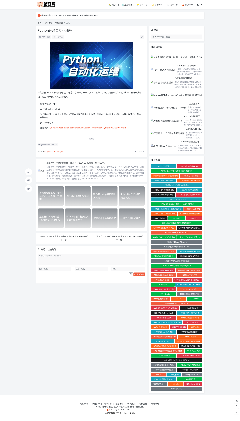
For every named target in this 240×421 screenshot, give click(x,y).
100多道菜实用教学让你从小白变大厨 (167, 322)
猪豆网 (122, 406)
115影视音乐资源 (193, 351)
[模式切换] (198, 4)
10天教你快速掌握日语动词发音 (164, 346)
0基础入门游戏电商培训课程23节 (176, 247)
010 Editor (194, 218)
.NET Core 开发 (163, 166)
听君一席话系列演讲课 (186, 65)
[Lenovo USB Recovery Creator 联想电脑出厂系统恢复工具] (181, 95)
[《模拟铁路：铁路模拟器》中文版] (168, 108)
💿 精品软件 (127, 4)
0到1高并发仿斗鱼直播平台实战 (176, 232)
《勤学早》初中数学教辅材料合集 (176, 185)
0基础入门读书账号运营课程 (163, 251)
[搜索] (202, 4)
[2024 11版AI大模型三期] (164, 146)
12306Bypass (173, 374)
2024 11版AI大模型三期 (188, 141)
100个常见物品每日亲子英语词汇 (165, 308)
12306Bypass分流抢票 (191, 374)
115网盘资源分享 (163, 355)
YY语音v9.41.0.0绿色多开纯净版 (200, 129)
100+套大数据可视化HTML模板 (188, 284)
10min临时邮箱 (190, 336)
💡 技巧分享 (142, 4)
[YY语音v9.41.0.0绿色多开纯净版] (168, 133)
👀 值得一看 (172, 4)
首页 (40, 22)
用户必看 (108, 403)
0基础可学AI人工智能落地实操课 (176, 261)
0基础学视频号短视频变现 (163, 270)
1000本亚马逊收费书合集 (189, 294)
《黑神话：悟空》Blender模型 (164, 213)
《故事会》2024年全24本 (176, 199)
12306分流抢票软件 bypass (163, 379)
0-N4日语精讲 (159, 218)
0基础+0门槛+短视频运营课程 (164, 237)
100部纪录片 (195, 327)
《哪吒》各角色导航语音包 (164, 190)
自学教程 (48, 22)
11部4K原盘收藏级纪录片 (163, 370)
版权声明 (84, 403)
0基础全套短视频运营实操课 (189, 251)
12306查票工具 (189, 379)
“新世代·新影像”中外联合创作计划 (165, 176)
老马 (74, 162)
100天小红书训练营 (160, 327)
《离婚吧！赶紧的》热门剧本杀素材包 (167, 209)
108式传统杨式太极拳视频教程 (164, 336)
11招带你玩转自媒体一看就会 (164, 365)
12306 (158, 374)
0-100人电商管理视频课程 (190, 213)
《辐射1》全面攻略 (193, 209)
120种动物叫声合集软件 (189, 370)
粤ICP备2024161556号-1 (121, 409)
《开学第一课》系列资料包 (163, 194)
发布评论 (140, 274)
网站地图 (155, 403)
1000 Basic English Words (164, 289)
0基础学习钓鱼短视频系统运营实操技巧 (176, 265)
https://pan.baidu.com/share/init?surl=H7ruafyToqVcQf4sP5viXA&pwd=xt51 (89, 127)
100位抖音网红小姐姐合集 (163, 313)
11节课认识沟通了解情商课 (189, 365)
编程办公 (59, 22)
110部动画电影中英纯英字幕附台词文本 (167, 351)
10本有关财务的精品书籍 (190, 346)
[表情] (131, 274)
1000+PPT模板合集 (189, 289)
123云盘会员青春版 (193, 384)
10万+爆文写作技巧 (162, 341)
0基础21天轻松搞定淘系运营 (189, 237)
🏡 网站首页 (114, 4)
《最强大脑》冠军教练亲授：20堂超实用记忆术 (176, 204)
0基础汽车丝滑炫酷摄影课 (163, 275)
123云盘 (175, 384)
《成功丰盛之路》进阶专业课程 (188, 194)
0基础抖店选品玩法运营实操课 (189, 270)
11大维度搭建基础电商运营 (189, 355)
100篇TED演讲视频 (178, 327)
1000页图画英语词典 (160, 299)
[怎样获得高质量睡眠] (162, 82)
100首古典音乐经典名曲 (164, 332)
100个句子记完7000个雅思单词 (176, 303)
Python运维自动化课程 (48, 144)
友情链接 (143, 403)
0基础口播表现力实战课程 (189, 256)
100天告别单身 (192, 322)
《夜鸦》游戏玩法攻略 (189, 190)
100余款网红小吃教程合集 (189, 313)
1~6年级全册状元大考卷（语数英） (187, 280)
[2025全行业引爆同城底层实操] (166, 120)
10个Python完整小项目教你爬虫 (188, 341)
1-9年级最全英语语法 (161, 280)
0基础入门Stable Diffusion (177, 242)
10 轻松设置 (162, 284)
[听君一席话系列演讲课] (163, 69)
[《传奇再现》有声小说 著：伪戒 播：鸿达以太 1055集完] (180, 57)
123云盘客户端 (176, 388)
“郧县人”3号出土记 (191, 176)
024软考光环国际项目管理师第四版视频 (176, 223)
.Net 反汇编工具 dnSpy (189, 166)
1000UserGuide (164, 294)
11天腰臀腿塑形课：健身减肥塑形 (176, 360)
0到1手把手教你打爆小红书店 (189, 228)
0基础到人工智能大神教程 (163, 256)
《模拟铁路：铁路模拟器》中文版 (202, 103)
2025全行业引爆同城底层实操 (197, 116)
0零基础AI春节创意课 (190, 275)
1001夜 (178, 299)
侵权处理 (96, 403)
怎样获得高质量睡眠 (183, 78)
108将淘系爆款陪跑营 (189, 332)
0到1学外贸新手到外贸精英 (163, 228)
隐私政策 (119, 403)
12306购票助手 (159, 384)
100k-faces (194, 299)
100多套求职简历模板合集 (189, 317)
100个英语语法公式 (191, 308)
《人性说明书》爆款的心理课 (189, 180)
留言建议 (131, 403)
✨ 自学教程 (157, 4)
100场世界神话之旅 (163, 317)
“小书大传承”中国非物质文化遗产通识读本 (176, 171)
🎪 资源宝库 (187, 4)
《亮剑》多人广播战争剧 (163, 180)
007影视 (176, 218)
